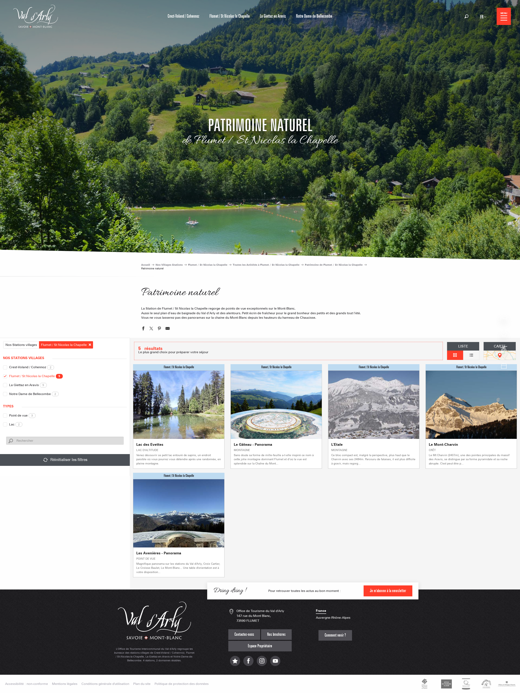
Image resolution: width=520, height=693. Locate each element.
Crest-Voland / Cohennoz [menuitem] (183, 16)
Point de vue (21, 415)
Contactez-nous (244, 634)
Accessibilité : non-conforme (26, 683)
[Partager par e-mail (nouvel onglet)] (168, 329)
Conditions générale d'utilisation (105, 683)
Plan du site (142, 683)
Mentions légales (64, 683)
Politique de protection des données (182, 683)
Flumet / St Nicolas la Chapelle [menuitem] (229, 16)
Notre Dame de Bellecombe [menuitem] (314, 16)
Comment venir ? (335, 635)
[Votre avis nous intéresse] (235, 663)
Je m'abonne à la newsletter (388, 591)
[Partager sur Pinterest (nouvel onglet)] (159, 329)
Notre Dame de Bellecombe (32, 394)
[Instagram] (262, 663)
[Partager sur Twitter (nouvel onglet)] (151, 329)
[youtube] (275, 663)
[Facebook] (248, 663)
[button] (466, 16)
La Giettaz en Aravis (26, 385)
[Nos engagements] (446, 684)
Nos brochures (276, 634)
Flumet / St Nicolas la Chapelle (34, 376)
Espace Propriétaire (260, 646)
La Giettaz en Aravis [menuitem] (273, 16)
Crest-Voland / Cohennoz (30, 367)
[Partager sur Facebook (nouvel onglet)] (143, 329)
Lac (14, 424)
